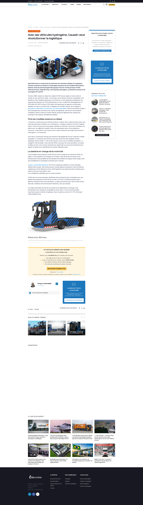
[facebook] (110, 1)
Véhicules (55, 4)
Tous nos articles (102, 135)
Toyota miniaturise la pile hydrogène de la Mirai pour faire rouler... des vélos (105, 129)
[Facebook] (79, 43)
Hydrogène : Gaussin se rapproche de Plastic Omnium (37, 331)
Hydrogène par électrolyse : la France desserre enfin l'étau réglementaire (58, 460)
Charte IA (30, 487)
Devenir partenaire (49, 1)
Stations (64, 4)
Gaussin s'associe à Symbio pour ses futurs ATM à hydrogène (57, 331)
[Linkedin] (83, 43)
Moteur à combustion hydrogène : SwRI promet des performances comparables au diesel (105, 111)
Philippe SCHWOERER (43, 42)
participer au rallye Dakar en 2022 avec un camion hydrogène (47, 108)
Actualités (67, 478)
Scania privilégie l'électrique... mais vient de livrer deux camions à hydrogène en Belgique (38, 437)
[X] (81, 43)
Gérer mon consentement (35, 489)
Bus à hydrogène (84, 483)
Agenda (78, 4)
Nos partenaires (54, 481)
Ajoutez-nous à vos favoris (68, 43)
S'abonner (112, 4)
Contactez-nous (77, 274)
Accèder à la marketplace (102, 50)
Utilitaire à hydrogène (45, 27)
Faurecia (57, 240)
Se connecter (60, 272)
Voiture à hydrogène (85, 478)
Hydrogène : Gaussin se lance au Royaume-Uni (76, 332)
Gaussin (36, 309)
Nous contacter (38, 1)
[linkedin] (114, 1)
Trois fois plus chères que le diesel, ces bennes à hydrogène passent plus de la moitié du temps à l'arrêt (82, 437)
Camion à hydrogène (85, 486)
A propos (30, 1)
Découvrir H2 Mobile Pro (57, 268)
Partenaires (87, 4)
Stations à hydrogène (70, 483)
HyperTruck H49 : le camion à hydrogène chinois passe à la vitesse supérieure (102, 460)
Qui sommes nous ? (55, 478)
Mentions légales (33, 486)
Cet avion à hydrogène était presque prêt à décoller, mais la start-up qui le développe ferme (59, 437)
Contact (52, 488)
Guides (72, 4)
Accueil (30, 27)
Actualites (45, 4)
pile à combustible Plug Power (39, 165)
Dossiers (67, 481)
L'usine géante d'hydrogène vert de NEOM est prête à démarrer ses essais (104, 102)
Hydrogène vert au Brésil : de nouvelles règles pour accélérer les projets (82, 460)
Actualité (36, 27)
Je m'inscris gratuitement (74, 300)
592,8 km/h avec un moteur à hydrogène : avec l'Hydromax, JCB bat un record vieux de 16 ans (105, 120)
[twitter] (112, 1)
